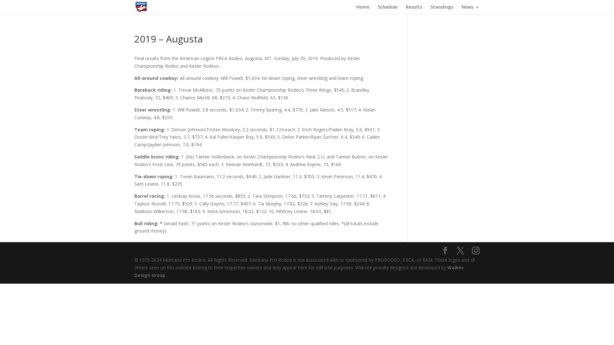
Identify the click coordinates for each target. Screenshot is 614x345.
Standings (441, 7)
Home (362, 7)
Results (414, 7)
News (467, 7)
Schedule (388, 7)
